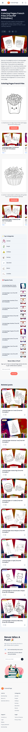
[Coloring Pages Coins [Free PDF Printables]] (23, 354)
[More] (12, 31)
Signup (2, 722)
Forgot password (5, 724)
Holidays (4, 420)
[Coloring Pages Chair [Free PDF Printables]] (23, 347)
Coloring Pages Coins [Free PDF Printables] (10, 354)
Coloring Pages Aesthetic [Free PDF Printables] (10, 301)
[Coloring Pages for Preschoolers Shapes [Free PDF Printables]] (14, 578)
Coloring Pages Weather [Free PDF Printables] (10, 324)
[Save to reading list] (9, 31)
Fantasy (16, 703)
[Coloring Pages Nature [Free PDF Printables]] (23, 316)
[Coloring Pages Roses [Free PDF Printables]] (23, 309)
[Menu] (2, 2)
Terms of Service (19, 717)
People (4, 510)
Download (14, 128)
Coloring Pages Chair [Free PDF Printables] (10, 347)
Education (5, 570)
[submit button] (22, 659)
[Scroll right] (25, 143)
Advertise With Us (5, 700)
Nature (16, 708)
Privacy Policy (18, 719)
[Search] (25, 2)
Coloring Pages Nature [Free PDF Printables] (10, 316)
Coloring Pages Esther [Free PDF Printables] (10, 339)
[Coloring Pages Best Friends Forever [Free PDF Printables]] (23, 286)
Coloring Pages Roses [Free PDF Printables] (10, 308)
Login (2, 719)
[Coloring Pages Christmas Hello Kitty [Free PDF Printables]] (14, 608)
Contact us (3, 717)
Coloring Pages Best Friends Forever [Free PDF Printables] (9, 286)
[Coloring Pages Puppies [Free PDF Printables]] (23, 331)
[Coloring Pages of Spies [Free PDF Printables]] (14, 548)
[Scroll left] (2, 143)
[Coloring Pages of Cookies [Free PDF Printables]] (14, 488)
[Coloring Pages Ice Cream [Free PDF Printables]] (14, 398)
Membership (4, 696)
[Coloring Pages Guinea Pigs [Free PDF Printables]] (14, 458)
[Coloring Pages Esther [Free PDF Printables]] (23, 339)
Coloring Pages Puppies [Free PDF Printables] (10, 331)
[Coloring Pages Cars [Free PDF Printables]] (23, 293)
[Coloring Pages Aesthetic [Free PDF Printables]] (23, 301)
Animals (4, 450)
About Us (3, 698)
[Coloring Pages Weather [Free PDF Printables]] (23, 324)
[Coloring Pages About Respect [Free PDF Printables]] (14, 518)
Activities (4, 10)
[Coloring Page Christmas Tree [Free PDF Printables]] (14, 428)
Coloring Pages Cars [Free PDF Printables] (9, 293)
